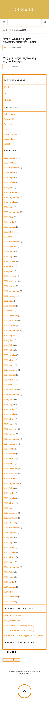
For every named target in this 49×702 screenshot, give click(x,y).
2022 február (9, 266)
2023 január (9, 237)
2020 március (10, 355)
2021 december (11, 276)
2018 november (11, 389)
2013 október (10, 601)
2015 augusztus (10, 532)
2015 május (9, 542)
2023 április (9, 222)
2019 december (11, 370)
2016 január (9, 508)
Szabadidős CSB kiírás (14, 616)
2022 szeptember (11, 241)
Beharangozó (16, 47)
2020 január (9, 365)
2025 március (10, 182)
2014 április (9, 582)
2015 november (11, 518)
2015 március (10, 552)
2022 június (9, 251)
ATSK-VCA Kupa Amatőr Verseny (19, 630)
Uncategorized (10, 134)
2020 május (9, 350)
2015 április (9, 547)
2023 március (10, 227)
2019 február (9, 380)
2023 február (9, 232)
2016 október (10, 478)
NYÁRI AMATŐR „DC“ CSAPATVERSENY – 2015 (19, 40)
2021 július (8, 301)
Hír (5, 129)
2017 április (9, 449)
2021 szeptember (11, 291)
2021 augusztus (10, 296)
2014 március (10, 587)
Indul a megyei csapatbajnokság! (19, 625)
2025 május (9, 177)
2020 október (10, 325)
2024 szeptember (11, 197)
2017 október (10, 434)
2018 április (9, 409)
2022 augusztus (10, 246)
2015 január (9, 562)
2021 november (11, 281)
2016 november (11, 473)
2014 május (9, 577)
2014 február (9, 592)
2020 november (11, 320)
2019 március (10, 375)
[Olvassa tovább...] (5, 47)
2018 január (9, 424)
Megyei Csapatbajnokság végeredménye (19, 59)
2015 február (9, 557)
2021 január (9, 311)
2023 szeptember (11, 212)
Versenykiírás (10, 139)
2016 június (9, 488)
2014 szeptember (11, 567)
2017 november (11, 429)
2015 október (10, 523)
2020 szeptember (11, 330)
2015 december (11, 513)
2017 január (9, 463)
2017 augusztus (10, 444)
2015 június (9, 537)
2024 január (9, 207)
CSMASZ (24, 9)
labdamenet (8, 660)
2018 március (10, 414)
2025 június (9, 172)
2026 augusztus (10, 158)
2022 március (10, 261)
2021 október (10, 286)
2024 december (11, 192)
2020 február (9, 360)
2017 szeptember (11, 439)
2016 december (11, 468)
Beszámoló (9, 119)
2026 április (9, 163)
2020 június (9, 345)
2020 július (8, 340)
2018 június (9, 399)
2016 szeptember (11, 483)
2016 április (9, 493)
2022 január (9, 271)
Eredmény (14, 66)
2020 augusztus (10, 335)
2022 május (9, 256)
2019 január (9, 384)
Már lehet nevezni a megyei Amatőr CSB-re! (23, 635)
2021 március (10, 306)
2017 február (9, 458)
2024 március (10, 202)
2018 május (9, 404)
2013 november (11, 597)
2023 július (8, 217)
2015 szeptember (11, 527)
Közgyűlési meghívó (13, 620)
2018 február (9, 419)
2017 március (10, 454)
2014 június (9, 572)
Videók (7, 144)
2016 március (10, 498)
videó (17, 660)
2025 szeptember (11, 168)
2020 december (11, 315)
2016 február (9, 503)
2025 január (9, 187)
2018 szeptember (11, 394)
